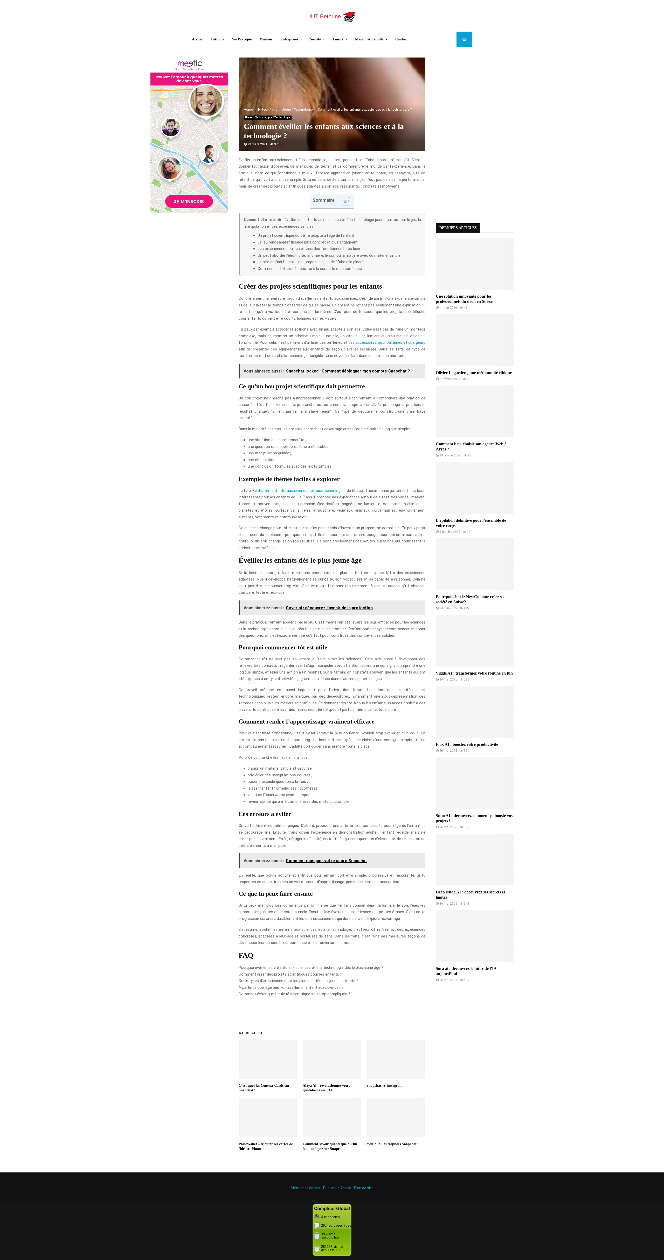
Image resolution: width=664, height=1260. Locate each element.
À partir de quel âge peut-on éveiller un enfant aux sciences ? (291, 987)
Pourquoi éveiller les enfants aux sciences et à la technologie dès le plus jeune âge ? (311, 967)
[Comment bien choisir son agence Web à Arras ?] (475, 411)
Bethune (217, 39)
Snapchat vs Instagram (384, 1085)
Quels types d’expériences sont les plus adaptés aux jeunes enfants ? (298, 980)
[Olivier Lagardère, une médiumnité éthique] (475, 340)
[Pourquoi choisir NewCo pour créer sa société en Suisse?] (475, 564)
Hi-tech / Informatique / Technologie (267, 117)
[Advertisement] (475, 135)
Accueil (197, 39)
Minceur (266, 39)
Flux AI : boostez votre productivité (467, 744)
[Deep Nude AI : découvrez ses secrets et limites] (475, 859)
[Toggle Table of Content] (343, 201)
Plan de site (364, 1188)
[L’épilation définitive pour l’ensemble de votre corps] (475, 488)
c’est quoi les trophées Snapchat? (392, 1144)
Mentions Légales (305, 1188)
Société (315, 39)
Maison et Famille (369, 39)
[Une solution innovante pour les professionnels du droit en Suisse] (475, 264)
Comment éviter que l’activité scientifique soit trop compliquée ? (294, 994)
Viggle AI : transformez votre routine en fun (474, 673)
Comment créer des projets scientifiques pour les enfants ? (290, 974)
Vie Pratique (242, 39)
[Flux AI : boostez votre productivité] (475, 712)
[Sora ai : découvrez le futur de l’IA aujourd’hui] (475, 936)
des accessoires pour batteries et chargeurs (386, 342)
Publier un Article (337, 1188)
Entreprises (289, 39)
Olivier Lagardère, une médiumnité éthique (474, 372)
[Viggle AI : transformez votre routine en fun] (475, 641)
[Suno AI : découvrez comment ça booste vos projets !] (475, 783)
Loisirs (338, 39)
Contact (401, 39)
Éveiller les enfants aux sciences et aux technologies (298, 490)
